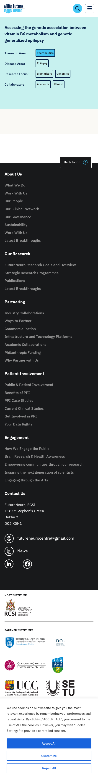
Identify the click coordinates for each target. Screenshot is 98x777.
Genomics (63, 73)
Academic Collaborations (25, 344)
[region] (49, 737)
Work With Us (16, 193)
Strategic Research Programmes (32, 272)
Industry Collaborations (24, 313)
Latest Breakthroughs (23, 240)
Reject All (49, 768)
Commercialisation (20, 328)
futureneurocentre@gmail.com (45, 538)
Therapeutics (45, 53)
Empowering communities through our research (44, 464)
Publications (15, 280)
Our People (14, 201)
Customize (49, 756)
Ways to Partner (18, 320)
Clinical (58, 84)
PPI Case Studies (19, 400)
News (22, 550)
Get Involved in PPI (21, 416)
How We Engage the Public (27, 448)
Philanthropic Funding (23, 352)
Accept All (49, 743)
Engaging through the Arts (26, 480)
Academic (43, 84)
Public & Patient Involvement (29, 384)
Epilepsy (42, 63)
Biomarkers (44, 73)
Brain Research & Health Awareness (35, 456)
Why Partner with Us (22, 360)
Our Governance (18, 217)
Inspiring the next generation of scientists (39, 472)
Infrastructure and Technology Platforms (38, 336)
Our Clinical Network (22, 209)
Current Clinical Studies (24, 408)
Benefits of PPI (17, 392)
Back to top (72, 162)
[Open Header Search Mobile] (77, 8)
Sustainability (16, 224)
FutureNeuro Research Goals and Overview (40, 264)
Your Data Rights (18, 424)
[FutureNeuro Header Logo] (14, 8)
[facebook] (29, 564)
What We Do (15, 185)
